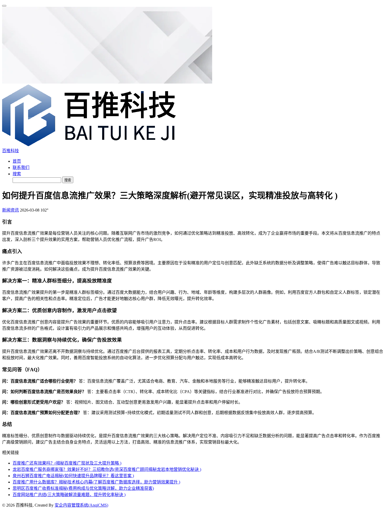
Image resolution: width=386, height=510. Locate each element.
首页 (17, 161)
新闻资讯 (10, 210)
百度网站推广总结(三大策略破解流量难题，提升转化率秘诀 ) (69, 494)
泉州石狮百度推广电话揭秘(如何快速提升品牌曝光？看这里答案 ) (73, 475)
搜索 (17, 174)
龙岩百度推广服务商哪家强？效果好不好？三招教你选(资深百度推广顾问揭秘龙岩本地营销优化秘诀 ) (107, 469)
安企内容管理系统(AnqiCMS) (81, 505)
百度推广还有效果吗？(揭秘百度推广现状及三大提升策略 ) (67, 463)
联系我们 (21, 167)
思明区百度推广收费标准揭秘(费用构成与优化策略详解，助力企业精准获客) (83, 488)
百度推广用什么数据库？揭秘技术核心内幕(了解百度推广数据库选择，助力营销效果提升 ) (96, 482)
